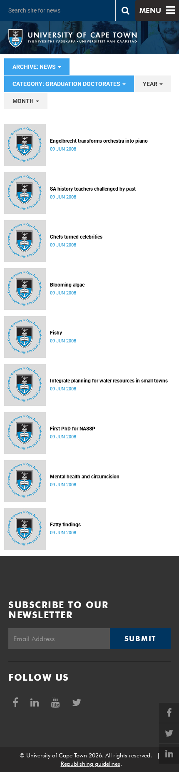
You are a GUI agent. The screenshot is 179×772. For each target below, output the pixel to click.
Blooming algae (67, 285)
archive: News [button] (34, 66)
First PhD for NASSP (72, 429)
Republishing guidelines (90, 763)
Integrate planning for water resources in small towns (109, 381)
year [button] (151, 83)
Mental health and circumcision (84, 477)
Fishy (56, 333)
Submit (140, 638)
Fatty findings (65, 525)
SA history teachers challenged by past (93, 189)
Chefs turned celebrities (76, 237)
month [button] (23, 101)
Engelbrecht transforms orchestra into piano (99, 141)
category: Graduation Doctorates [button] (67, 83)
